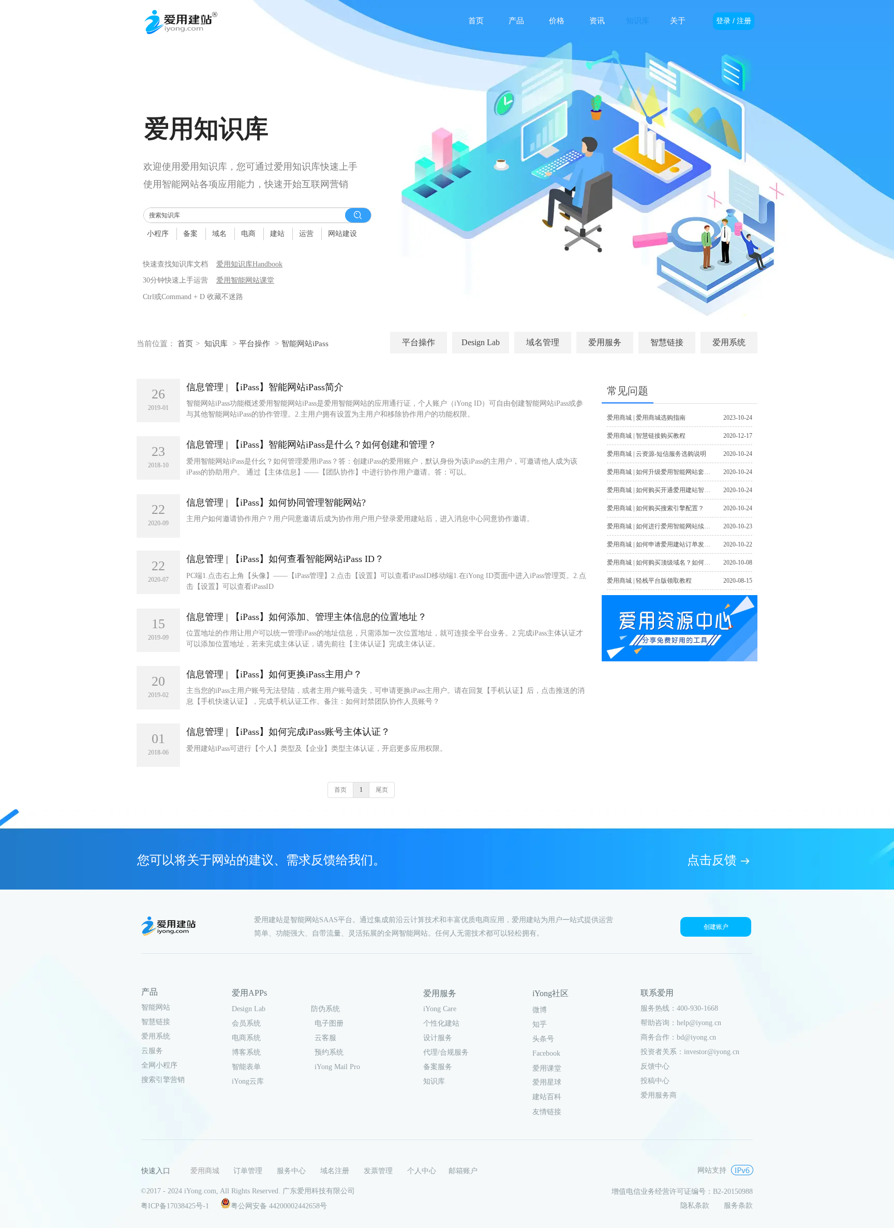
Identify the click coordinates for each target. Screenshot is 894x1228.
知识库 (216, 343)
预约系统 (329, 1052)
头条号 (543, 1039)
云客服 (325, 1038)
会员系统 (246, 1023)
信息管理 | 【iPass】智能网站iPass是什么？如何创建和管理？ (311, 444)
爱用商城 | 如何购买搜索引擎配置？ (655, 508)
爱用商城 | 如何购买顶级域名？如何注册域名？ (671, 562)
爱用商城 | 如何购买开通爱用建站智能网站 (665, 490)
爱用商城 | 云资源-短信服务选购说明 (656, 453)
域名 (219, 234)
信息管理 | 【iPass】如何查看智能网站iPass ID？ (285, 559)
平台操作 (254, 343)
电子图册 (329, 1023)
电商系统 (246, 1038)
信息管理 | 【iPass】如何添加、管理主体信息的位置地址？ (306, 617)
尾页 (382, 789)
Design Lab (248, 1009)
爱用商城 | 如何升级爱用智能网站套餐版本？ (668, 472)
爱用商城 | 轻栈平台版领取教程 (649, 580)
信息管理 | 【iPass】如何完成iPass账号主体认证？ (288, 732)
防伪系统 (325, 1009)
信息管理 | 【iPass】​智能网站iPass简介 (265, 387)
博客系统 (246, 1052)
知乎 (539, 1024)
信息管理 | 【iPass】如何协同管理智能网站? (276, 502)
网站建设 (342, 234)
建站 (277, 234)
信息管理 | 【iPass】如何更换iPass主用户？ (274, 674)
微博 (539, 1010)
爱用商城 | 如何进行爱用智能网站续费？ (662, 526)
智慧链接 (155, 1022)
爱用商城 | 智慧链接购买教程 (646, 435)
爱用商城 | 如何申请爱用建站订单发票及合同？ (671, 544)
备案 (190, 234)
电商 (248, 234)
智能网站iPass (305, 343)
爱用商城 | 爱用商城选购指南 (646, 417)
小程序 (158, 234)
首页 (185, 343)
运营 (306, 234)
